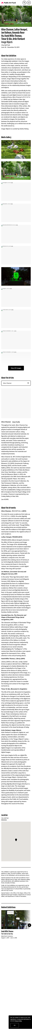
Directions (4, 820)
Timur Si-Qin (6, 39)
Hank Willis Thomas (13, 35)
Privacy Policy (18, 1021)
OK (14, 1025)
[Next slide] (29, 925)
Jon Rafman (6, 32)
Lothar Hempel (20, 29)
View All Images (16, 368)
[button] (16, 840)
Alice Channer (7, 29)
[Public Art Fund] (8, 3)
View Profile (16, 422)
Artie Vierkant (19, 39)
